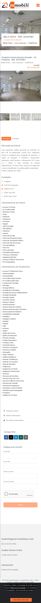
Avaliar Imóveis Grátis (9, 555)
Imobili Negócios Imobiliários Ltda (20, 580)
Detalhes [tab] (15, 138)
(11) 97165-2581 (9, 544)
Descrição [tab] (6, 138)
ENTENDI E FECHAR (21, 600)
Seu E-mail (6, 461)
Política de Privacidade (17, 588)
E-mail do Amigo (8, 481)
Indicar (20, 505)
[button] (38, 90)
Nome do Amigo (8, 471)
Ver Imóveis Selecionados (14, 420)
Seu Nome (6, 451)
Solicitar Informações (13, 415)
